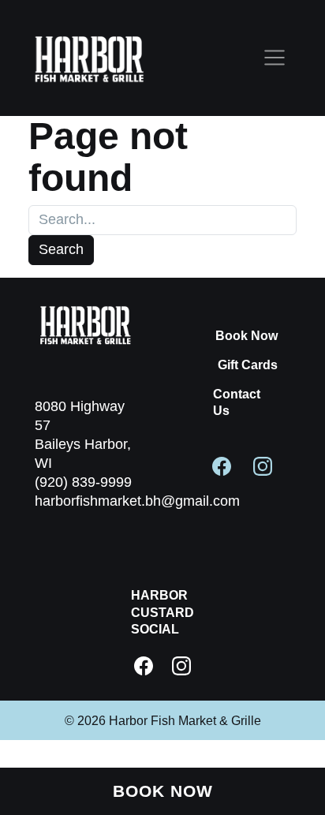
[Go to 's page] (143, 665)
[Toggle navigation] (274, 58)
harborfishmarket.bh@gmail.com (137, 501)
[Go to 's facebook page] (221, 465)
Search (61, 249)
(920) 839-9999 (83, 482)
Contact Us (236, 402)
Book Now (246, 335)
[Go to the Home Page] (89, 58)
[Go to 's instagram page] (262, 465)
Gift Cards (248, 365)
